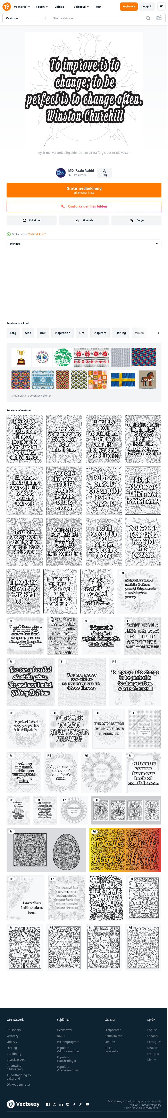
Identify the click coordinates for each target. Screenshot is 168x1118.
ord (82, 333)
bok (43, 333)
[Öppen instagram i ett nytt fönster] (54, 1104)
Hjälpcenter (111, 1030)
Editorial (80, 7)
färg (13, 333)
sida (28, 333)
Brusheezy (14, 1030)
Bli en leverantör (110, 1049)
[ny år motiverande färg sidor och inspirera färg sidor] (139, 591)
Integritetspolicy (148, 1105)
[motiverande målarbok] (108, 729)
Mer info (15, 243)
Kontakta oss (111, 1036)
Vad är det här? (36, 234)
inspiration (62, 333)
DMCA (60, 1036)
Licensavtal (63, 1030)
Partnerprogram (67, 1042)
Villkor (131, 1105)
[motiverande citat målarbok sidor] (143, 898)
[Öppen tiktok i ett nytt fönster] (74, 1104)
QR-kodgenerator (18, 1084)
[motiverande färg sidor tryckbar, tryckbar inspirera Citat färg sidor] (126, 810)
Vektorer (20, 7)
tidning (120, 333)
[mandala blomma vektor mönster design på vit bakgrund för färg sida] (46, 850)
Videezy (12, 1042)
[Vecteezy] (6, 6)
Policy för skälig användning (138, 1107)
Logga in (147, 6)
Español (149, 1036)
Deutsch (150, 1048)
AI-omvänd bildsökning (15, 1067)
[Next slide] (151, 333)
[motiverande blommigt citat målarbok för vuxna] (106, 898)
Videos (59, 7)
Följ (104, 175)
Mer (98, 7)
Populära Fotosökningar (65, 1059)
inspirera (100, 333)
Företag (12, 1048)
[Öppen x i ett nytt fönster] (80, 1104)
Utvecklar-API (16, 1060)
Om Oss (108, 1042)
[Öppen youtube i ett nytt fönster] (87, 1104)
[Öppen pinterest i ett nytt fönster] (67, 1104)
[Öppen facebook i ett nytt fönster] (48, 1104)
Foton (40, 7)
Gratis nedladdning (84, 190)
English (149, 1030)
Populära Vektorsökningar (67, 1049)
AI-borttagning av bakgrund (19, 1076)
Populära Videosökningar (66, 1068)
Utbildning (14, 1054)
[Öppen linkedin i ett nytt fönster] (61, 1104)
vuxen (139, 333)
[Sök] (148, 18)
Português (151, 1042)
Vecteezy (12, 1036)
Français (150, 1054)
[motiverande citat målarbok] (101, 772)
